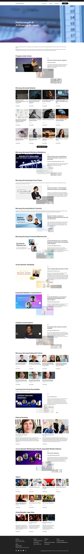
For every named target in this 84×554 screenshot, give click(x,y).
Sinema (58, 539)
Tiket (45, 540)
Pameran (35, 539)
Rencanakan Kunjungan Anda (62, 542)
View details (31, 105)
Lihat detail (18, 105)
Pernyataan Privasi (44, 550)
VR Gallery (46, 539)
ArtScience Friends (60, 540)
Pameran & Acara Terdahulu (49, 542)
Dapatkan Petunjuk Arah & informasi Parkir (22, 547)
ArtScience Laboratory (38, 540)
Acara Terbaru (36, 542)
